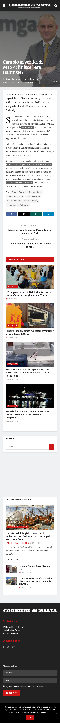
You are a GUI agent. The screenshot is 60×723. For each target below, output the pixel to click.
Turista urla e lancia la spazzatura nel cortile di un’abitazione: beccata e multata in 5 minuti (29, 372)
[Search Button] (55, 5)
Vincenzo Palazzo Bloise (17, 543)
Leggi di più (14, 559)
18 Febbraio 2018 (32, 79)
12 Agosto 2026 (12, 299)
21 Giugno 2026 (35, 543)
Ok (30, 717)
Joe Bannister (35, 192)
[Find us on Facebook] (3, 647)
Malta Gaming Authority (17, 205)
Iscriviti (12, 693)
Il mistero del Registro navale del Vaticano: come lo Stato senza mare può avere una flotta (28, 536)
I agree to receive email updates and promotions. (26, 686)
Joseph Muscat (33, 196)
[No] (56, 713)
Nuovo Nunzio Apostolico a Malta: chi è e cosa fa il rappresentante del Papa (35, 581)
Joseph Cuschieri (15, 196)
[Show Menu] (4, 5)
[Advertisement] (30, 473)
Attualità (6, 82)
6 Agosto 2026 (12, 380)
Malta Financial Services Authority (22, 200)
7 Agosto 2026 (12, 338)
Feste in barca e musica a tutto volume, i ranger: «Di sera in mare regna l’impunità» (28, 414)
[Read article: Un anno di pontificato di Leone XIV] (11, 569)
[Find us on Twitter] (8, 647)
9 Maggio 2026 (25, 573)
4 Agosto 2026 (12, 421)
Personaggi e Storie (17, 527)
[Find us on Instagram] (13, 647)
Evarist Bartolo (19, 192)
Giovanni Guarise (12, 79)
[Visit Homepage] (30, 6)
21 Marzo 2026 (25, 588)
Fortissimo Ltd (10, 621)
